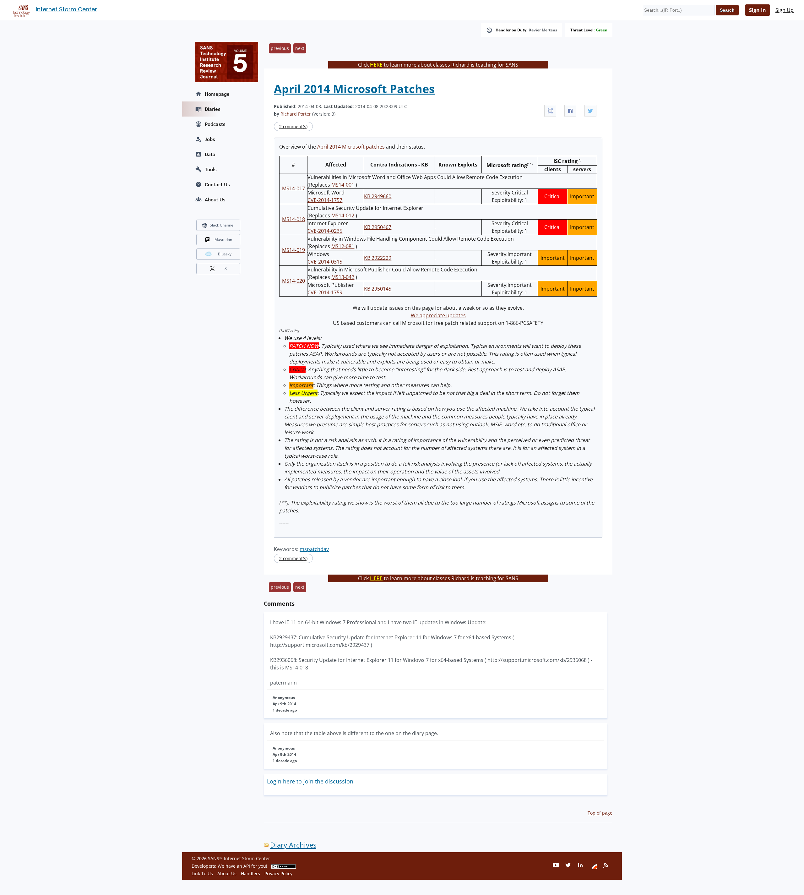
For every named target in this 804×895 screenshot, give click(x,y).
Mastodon (223, 239)
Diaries (212, 109)
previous (280, 48)
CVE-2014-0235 (324, 230)
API (246, 866)
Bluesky (224, 254)
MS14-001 (342, 184)
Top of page (600, 813)
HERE (376, 64)
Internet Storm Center (66, 9)
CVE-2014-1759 (324, 292)
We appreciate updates (438, 315)
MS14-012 (342, 215)
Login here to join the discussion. (311, 781)
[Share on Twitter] (590, 111)
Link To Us (202, 873)
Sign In (757, 10)
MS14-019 (293, 250)
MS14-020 (293, 280)
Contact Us (217, 184)
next (299, 48)
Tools (211, 169)
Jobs (210, 139)
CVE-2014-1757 (324, 200)
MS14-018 (293, 219)
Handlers (250, 873)
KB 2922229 (377, 257)
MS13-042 (342, 277)
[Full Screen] (550, 111)
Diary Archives (293, 845)
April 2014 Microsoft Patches (354, 88)
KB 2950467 (377, 227)
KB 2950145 (377, 288)
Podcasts (215, 124)
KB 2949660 (377, 196)
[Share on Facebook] (570, 111)
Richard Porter (295, 114)
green (601, 30)
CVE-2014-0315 (324, 261)
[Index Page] (20, 9)
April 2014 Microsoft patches (351, 146)
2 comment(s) (293, 126)
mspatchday (314, 549)
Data (210, 154)
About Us (215, 199)
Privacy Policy (278, 873)
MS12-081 (342, 246)
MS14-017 (293, 188)
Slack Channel (222, 225)
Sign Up (784, 10)
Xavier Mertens (543, 30)
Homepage (217, 93)
